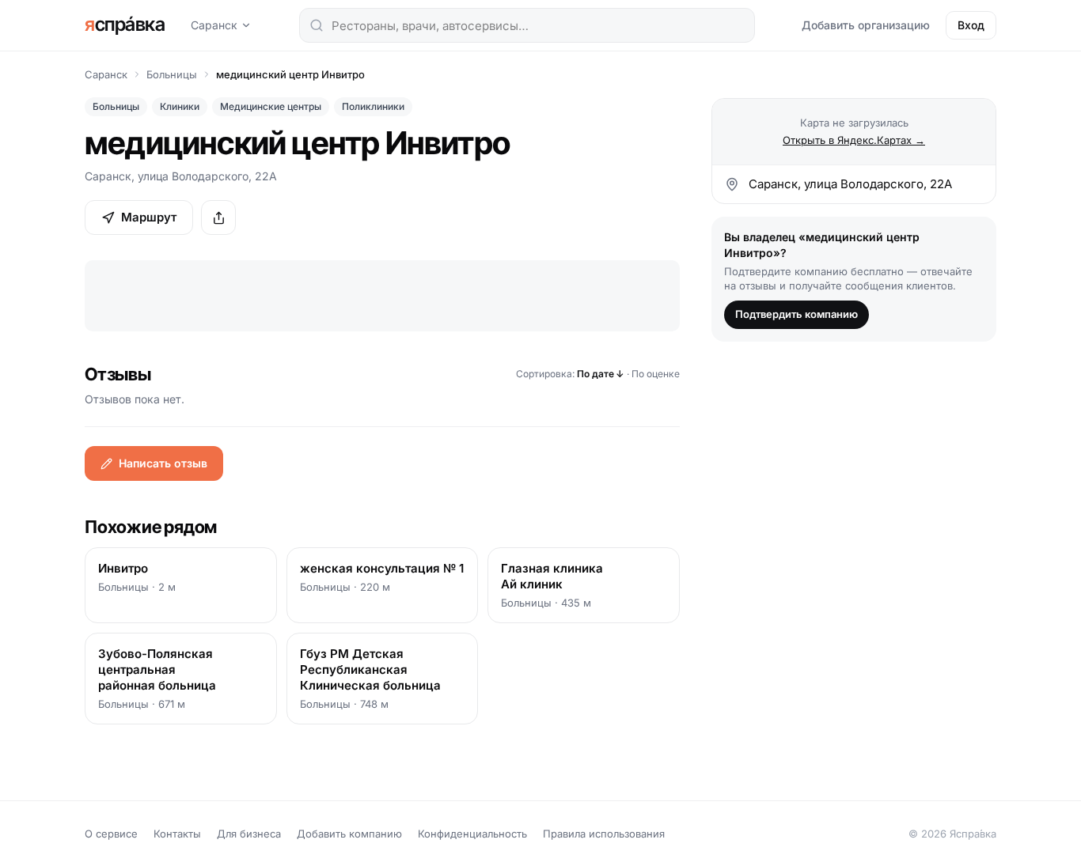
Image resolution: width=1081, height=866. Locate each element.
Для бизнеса (249, 833)
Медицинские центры (270, 106)
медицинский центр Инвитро (290, 74)
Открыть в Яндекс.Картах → (854, 140)
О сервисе (111, 833)
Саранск (214, 25)
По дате (600, 374)
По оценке (656, 374)
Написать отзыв (163, 463)
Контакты (177, 833)
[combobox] (527, 25)
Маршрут (148, 217)
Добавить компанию (349, 833)
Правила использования (604, 833)
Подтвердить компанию (796, 314)
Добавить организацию (866, 25)
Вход (971, 25)
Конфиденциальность (472, 833)
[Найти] (316, 25)
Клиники (179, 106)
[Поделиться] (218, 217)
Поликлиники (373, 106)
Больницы (171, 74)
